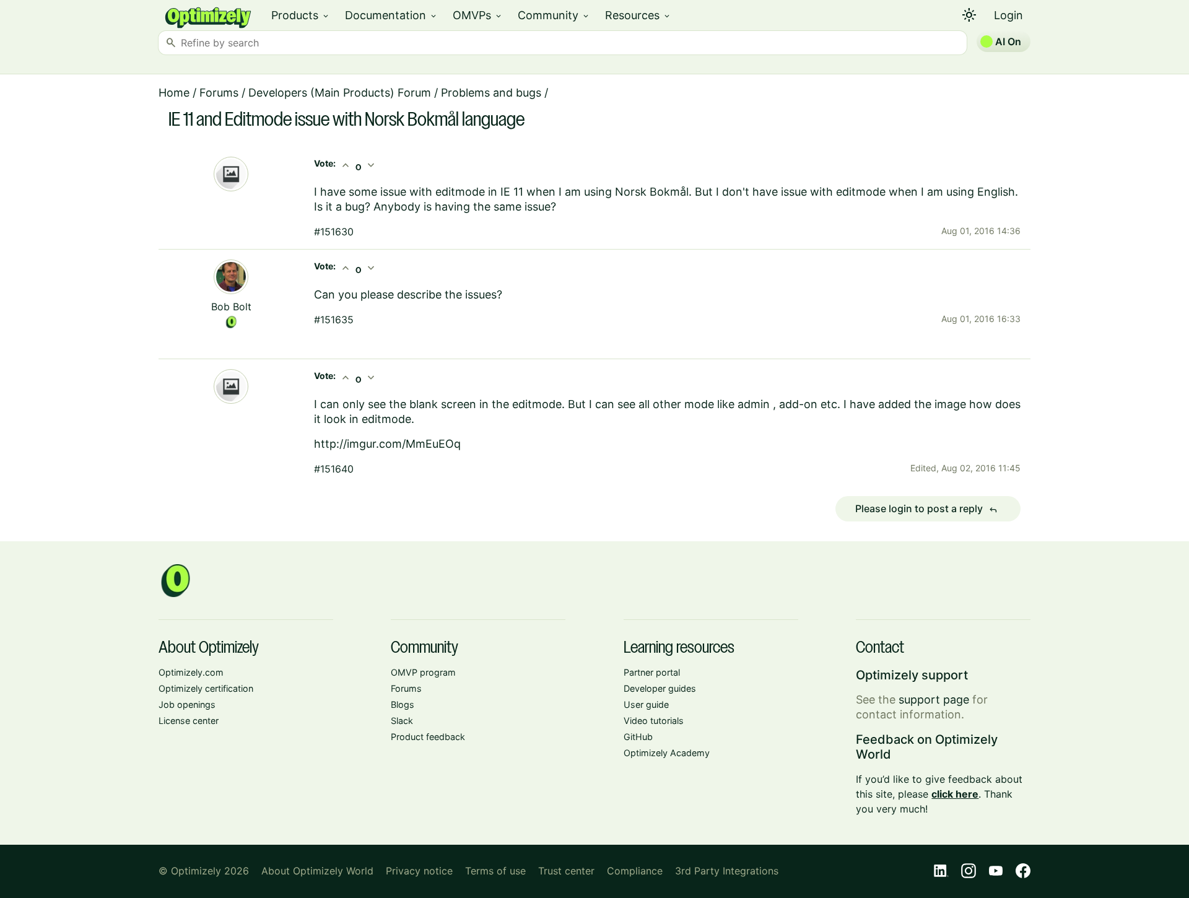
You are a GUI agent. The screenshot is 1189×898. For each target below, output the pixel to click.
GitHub (638, 736)
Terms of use (495, 871)
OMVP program (423, 672)
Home (174, 92)
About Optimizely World (317, 871)
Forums (218, 92)
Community (554, 15)
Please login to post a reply (926, 509)
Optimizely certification (206, 688)
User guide (646, 704)
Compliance (635, 871)
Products (300, 15)
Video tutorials (654, 720)
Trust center (566, 871)
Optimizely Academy (667, 753)
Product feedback (428, 736)
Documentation (391, 15)
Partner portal (652, 672)
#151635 (334, 319)
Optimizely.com (191, 672)
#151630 (334, 231)
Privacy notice (419, 871)
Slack (402, 720)
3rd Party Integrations (726, 871)
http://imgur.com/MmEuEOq (387, 443)
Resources (638, 15)
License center (189, 720)
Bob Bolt (231, 306)
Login (1008, 15)
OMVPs (478, 15)
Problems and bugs (491, 92)
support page (934, 699)
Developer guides (660, 688)
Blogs (402, 704)
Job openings (187, 704)
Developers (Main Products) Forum (339, 92)
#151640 (334, 469)
